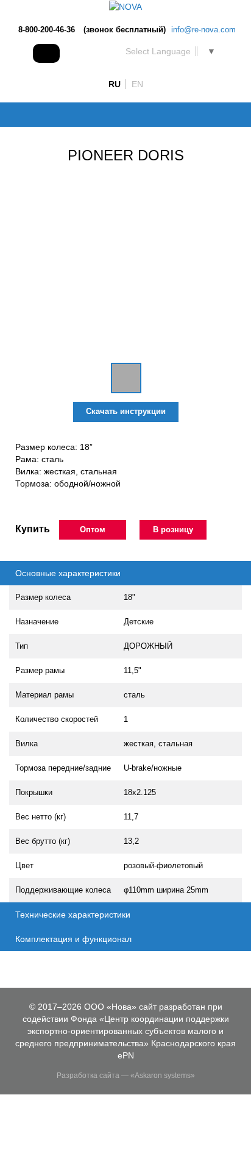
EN (137, 84)
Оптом (92, 529)
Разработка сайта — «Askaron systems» (126, 1075)
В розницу (173, 529)
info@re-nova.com (203, 29)
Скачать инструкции (126, 411)
